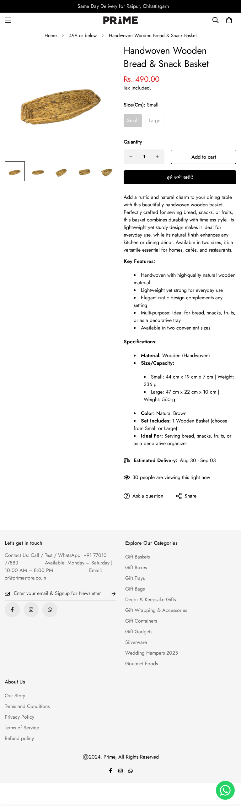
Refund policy (19, 738)
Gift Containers (141, 620)
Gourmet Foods (141, 663)
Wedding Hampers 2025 (151, 652)
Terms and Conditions (27, 706)
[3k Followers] (12, 609)
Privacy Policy (19, 717)
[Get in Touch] (49, 609)
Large (154, 120)
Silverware (136, 642)
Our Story (15, 695)
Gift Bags (135, 588)
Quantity (133, 141)
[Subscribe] (108, 593)
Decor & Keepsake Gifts (150, 599)
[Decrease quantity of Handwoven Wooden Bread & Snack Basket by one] (131, 157)
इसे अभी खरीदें (180, 177)
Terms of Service (22, 727)
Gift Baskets (137, 556)
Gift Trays (135, 578)
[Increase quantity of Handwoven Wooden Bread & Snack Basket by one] (157, 157)
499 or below (83, 35)
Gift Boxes (136, 567)
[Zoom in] (104, 57)
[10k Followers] (31, 609)
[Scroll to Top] (229, 772)
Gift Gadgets (138, 631)
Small (133, 120)
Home (51, 35)
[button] (229, 20)
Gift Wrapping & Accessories (156, 610)
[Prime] (120, 20)
